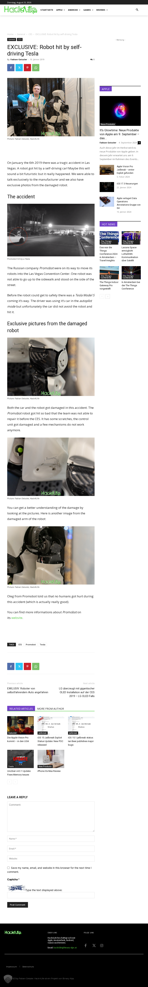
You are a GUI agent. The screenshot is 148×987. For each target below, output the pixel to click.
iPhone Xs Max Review (49, 771)
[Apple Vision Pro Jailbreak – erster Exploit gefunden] (107, 170)
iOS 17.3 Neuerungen (127, 183)
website (16, 618)
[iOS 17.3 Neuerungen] (107, 187)
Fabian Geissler (18, 59)
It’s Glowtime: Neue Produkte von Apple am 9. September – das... (119, 134)
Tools (11, 766)
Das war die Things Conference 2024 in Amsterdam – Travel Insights (108, 254)
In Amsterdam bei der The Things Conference (131, 285)
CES (30, 34)
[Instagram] (102, 945)
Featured (12, 733)
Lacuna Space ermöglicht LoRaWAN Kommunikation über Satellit (130, 254)
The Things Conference (106, 242)
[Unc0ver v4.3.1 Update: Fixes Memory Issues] (20, 759)
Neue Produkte (108, 124)
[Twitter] (19, 67)
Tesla (42, 644)
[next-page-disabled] (15, 782)
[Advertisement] (49, 23)
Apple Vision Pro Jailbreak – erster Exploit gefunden (125, 169)
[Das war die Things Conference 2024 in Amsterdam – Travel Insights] (109, 237)
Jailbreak (43, 733)
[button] (137, 10)
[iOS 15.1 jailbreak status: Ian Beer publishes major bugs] (81, 725)
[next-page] (107, 296)
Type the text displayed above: (43, 890)
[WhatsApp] (35, 67)
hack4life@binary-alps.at (65, 948)
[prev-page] (9, 782)
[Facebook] (10, 67)
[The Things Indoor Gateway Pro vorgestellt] (109, 272)
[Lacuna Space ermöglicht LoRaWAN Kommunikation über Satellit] (131, 237)
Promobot (31, 644)
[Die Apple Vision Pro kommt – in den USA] (20, 725)
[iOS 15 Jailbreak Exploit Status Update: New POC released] (51, 725)
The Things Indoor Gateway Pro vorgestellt (109, 285)
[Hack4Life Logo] (20, 10)
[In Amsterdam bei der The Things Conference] (131, 272)
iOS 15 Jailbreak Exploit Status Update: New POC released (50, 741)
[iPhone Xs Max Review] (51, 759)
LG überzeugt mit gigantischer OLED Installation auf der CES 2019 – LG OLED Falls (77, 692)
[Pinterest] (27, 67)
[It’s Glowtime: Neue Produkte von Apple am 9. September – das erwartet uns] (120, 111)
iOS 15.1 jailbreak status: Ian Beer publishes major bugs (81, 741)
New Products (45, 766)
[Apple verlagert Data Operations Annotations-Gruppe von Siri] (107, 202)
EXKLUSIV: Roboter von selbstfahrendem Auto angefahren (27, 690)
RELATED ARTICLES (21, 708)
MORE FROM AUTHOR (50, 708)
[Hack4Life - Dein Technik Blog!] (13, 933)
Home (10, 34)
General (21, 34)
